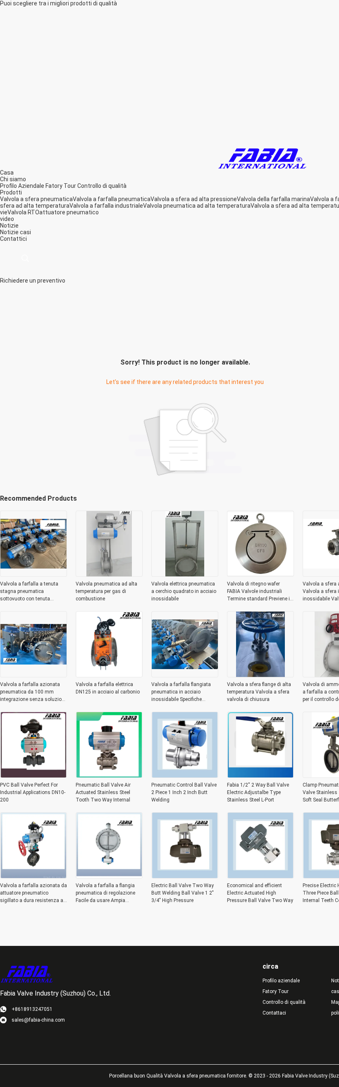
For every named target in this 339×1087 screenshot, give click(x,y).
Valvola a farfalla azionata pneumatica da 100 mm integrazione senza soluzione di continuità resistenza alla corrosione (33, 692)
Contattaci (274, 1013)
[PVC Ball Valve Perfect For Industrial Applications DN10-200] (33, 775)
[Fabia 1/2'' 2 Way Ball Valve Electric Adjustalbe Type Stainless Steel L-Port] (260, 775)
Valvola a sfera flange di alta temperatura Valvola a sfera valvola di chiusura (259, 691)
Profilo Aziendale (22, 185)
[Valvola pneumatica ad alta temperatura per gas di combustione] (109, 574)
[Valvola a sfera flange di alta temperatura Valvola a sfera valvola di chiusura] (260, 675)
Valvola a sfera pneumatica (36, 199)
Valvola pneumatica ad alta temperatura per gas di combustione (106, 591)
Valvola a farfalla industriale (106, 205)
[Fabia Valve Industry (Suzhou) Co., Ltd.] (262, 156)
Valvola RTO (23, 212)
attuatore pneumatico (69, 212)
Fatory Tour (60, 185)
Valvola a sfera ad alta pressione (193, 199)
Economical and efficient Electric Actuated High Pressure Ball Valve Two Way (260, 893)
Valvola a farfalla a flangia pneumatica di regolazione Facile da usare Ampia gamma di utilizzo (105, 893)
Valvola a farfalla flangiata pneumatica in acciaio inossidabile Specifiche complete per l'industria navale (181, 692)
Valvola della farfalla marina (273, 199)
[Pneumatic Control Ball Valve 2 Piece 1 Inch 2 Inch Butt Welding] (185, 775)
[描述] (25, 258)
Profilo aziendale (281, 981)
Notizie (9, 232)
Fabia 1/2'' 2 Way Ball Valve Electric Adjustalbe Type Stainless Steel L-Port (258, 792)
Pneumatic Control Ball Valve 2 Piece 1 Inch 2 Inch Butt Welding (184, 792)
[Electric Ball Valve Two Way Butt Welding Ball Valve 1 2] (185, 876)
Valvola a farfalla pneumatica (111, 199)
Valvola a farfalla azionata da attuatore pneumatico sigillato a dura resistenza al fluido (33, 893)
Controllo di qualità (102, 185)
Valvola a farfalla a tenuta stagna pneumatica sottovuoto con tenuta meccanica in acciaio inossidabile (29, 591)
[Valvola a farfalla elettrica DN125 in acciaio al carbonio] (109, 675)
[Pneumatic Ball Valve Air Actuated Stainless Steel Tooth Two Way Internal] (109, 775)
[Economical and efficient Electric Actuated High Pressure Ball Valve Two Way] (260, 876)
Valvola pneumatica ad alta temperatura (197, 205)
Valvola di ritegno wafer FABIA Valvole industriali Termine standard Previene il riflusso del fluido (259, 591)
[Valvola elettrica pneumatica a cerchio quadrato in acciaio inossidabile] (185, 574)
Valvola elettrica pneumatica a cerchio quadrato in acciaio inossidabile (183, 591)
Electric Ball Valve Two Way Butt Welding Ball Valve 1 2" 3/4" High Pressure (182, 893)
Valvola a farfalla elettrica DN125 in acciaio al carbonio (108, 688)
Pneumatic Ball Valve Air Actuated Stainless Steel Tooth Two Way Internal (103, 792)
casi (25, 232)
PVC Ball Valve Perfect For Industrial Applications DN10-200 (32, 792)
